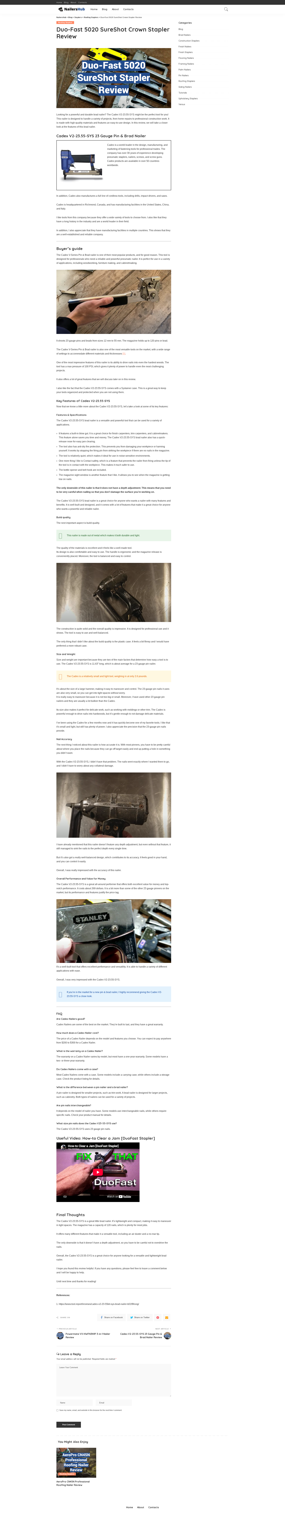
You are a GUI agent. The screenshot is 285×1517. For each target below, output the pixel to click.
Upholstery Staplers (188, 98)
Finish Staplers (186, 52)
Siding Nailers (185, 87)
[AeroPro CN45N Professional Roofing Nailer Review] (76, 1463)
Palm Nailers (185, 69)
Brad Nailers (185, 35)
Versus (182, 104)
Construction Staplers (189, 40)
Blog (181, 29)
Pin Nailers (184, 75)
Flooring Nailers (186, 58)
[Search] (226, 9)
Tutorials (183, 92)
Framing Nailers (186, 64)
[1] (124, 353)
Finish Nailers (185, 46)
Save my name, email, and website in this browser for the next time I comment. (90, 1410)
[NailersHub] (71, 9)
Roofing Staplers (65, 22)
